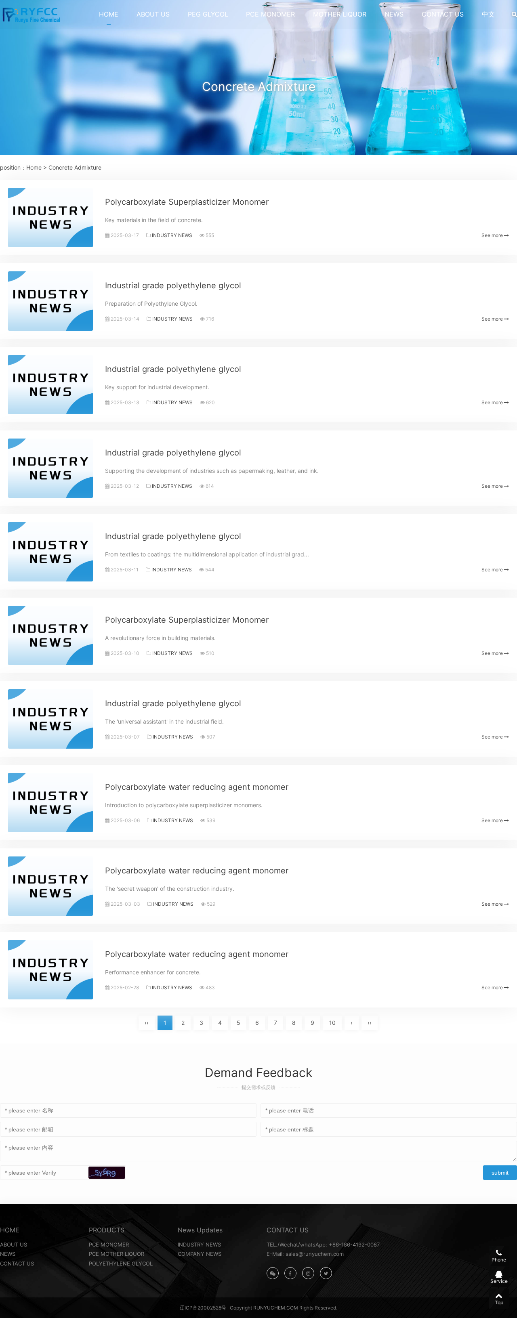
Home (34, 167)
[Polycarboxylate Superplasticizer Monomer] (50, 217)
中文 (488, 14)
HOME (108, 14)
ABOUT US (153, 14)
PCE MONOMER (270, 14)
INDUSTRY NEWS (172, 235)
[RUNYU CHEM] (30, 14)
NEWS (394, 14)
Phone (499, 1260)
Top (499, 1302)
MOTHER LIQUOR (339, 14)
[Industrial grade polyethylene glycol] (50, 301)
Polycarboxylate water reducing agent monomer (196, 787)
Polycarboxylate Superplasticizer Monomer (187, 202)
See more (492, 235)
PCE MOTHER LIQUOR (116, 1254)
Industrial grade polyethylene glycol (173, 285)
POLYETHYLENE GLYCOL (121, 1263)
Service (499, 1281)
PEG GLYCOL (208, 14)
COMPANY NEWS (199, 1254)
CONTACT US (443, 14)
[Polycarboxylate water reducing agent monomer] (50, 802)
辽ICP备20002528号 (203, 1308)
